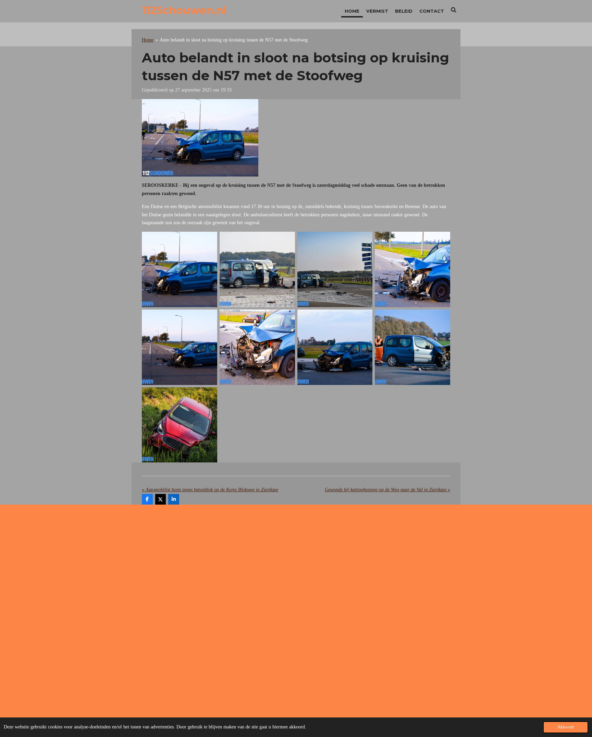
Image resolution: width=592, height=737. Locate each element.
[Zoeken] (453, 9)
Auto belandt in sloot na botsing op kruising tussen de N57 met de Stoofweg (234, 40)
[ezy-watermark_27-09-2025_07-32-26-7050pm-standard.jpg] (257, 270)
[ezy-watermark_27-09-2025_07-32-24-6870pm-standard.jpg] (335, 347)
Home (147, 40)
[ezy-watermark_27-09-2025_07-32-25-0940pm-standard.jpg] (257, 347)
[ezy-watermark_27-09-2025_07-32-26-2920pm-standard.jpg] (335, 270)
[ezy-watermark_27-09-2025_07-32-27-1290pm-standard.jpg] (180, 270)
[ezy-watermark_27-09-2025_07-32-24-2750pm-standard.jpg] (413, 347)
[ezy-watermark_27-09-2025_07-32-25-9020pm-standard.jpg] (413, 270)
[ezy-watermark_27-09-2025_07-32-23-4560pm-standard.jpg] (180, 425)
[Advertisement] (296, 565)
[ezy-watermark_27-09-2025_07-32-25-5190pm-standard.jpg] (180, 347)
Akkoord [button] (565, 727)
